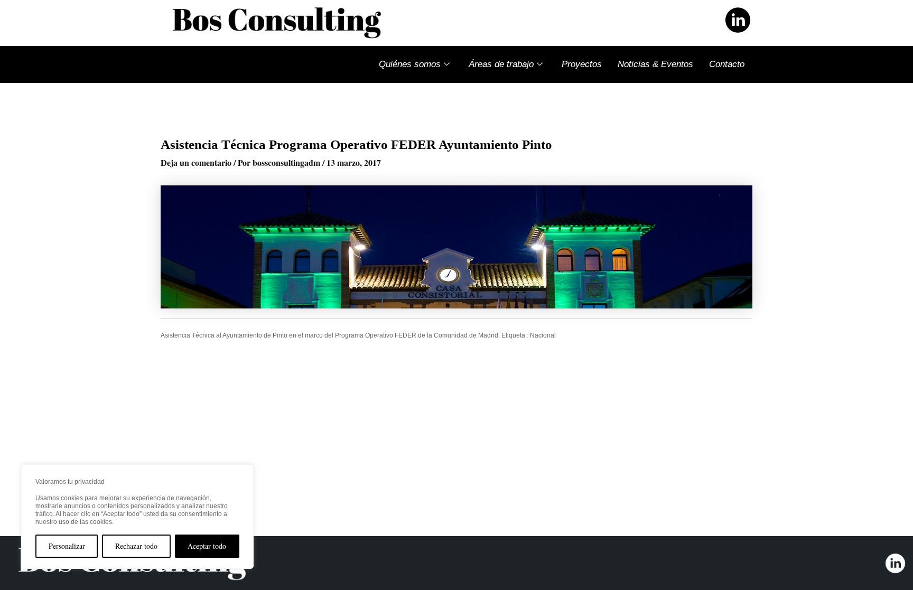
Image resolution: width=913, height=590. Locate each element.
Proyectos (582, 64)
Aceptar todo (207, 546)
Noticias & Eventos (655, 64)
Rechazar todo (136, 546)
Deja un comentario (196, 162)
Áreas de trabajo (501, 64)
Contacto (726, 64)
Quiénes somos (410, 64)
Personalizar (67, 546)
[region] (137, 516)
